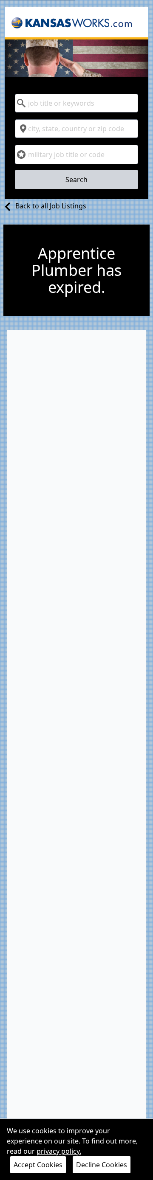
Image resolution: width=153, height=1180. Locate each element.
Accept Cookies (38, 1164)
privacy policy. (59, 1151)
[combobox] (76, 103)
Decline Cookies (101, 1164)
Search (76, 179)
